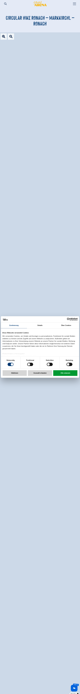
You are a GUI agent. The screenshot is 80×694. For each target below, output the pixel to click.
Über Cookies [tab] (66, 325)
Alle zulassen (65, 373)
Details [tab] (40, 325)
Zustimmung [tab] (14, 325)
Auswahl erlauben (40, 373)
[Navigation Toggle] (74, 3)
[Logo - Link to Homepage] (40, 3)
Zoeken (5, 3)
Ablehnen (14, 373)
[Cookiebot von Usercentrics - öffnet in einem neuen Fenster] (68, 319)
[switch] (30, 364)
